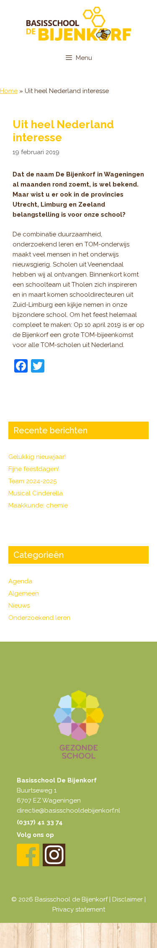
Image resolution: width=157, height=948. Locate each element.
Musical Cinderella (35, 493)
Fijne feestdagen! (33, 469)
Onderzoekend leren (39, 618)
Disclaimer (127, 899)
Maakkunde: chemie (38, 505)
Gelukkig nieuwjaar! (37, 457)
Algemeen (23, 593)
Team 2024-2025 (32, 481)
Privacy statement (78, 909)
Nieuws (19, 605)
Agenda (20, 581)
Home (9, 91)
